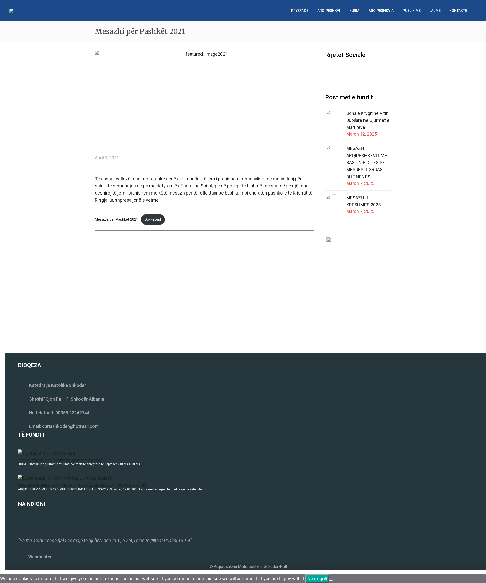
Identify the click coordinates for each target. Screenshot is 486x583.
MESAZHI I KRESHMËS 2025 (363, 201)
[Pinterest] (113, 253)
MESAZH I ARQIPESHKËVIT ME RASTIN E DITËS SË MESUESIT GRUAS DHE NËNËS (366, 162)
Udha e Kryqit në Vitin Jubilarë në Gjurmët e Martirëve (367, 120)
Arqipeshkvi (328, 11)
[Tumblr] (121, 253)
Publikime (412, 11)
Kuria (354, 11)
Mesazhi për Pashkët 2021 (116, 219)
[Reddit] (136, 253)
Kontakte (458, 11)
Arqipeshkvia (381, 11)
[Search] (476, 10)
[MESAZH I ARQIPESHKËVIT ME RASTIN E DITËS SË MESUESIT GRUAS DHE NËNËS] (65, 477)
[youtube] (347, 71)
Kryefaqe (299, 11)
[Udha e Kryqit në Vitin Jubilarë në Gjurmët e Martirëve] (46, 452)
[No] (331, 580)
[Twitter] (106, 253)
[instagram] (337, 71)
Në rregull (317, 578)
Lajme (435, 11)
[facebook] (328, 71)
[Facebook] (98, 253)
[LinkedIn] (129, 253)
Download (153, 219)
